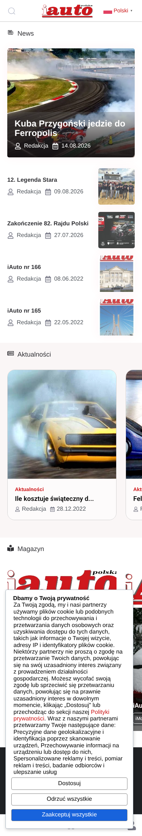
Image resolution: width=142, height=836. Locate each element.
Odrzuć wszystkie (69, 799)
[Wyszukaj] (12, 11)
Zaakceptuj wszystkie (69, 815)
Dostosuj (69, 783)
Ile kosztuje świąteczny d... (54, 499)
